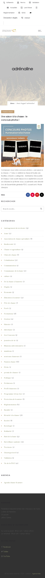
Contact (27, 18)
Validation (35, 2)
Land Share (28, 7)
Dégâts (7, 287)
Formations (8, 314)
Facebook (7, 547)
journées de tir (10, 340)
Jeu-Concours (9, 335)
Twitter (5, 552)
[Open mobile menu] (40, 30)
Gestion (7, 319)
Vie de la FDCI (9, 463)
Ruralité (7, 410)
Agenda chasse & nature (13, 483)
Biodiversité (8, 244)
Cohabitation (9, 260)
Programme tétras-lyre (13, 394)
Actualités (13, 7)
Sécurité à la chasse (11, 415)
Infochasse (8, 330)
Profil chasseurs (10, 389)
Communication (10, 266)
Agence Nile (36, 574)
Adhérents (10, 2)
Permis (23, 2)
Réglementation (10, 405)
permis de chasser (11, 372)
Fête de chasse (10, 303)
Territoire (8, 447)
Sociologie (8, 426)
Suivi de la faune (10, 437)
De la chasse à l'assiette (13, 282)
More (3, 195)
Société (7, 421)
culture (7, 276)
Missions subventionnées (13, 346)
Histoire (7, 324)
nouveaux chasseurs (11, 356)
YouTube (6, 556)
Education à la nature (12, 298)
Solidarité (8, 431)
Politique (7, 378)
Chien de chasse (10, 255)
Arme (6, 233)
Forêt (6, 308)
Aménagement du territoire (14, 228)
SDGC (24, 13)
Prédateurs (8, 383)
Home (12, 103)
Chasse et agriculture (12, 249)
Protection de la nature (13, 399)
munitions (8, 351)
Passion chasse (10, 362)
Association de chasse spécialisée (17, 239)
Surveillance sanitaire (12, 442)
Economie (8, 292)
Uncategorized (10, 453)
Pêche (6, 367)
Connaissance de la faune (13, 271)
